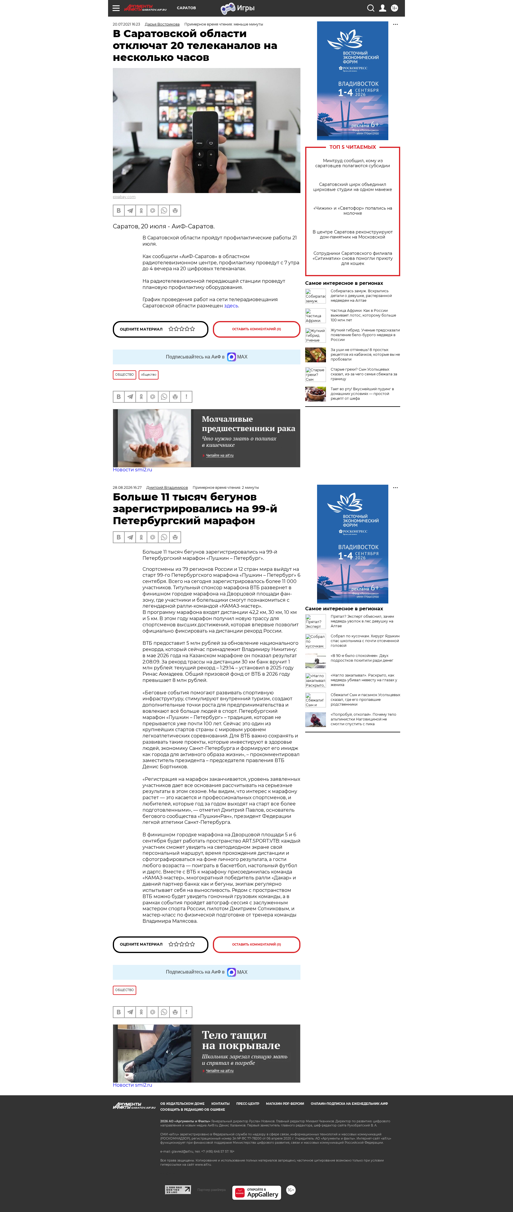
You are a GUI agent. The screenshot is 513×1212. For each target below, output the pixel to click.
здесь (231, 306)
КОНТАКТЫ (220, 1104)
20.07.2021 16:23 (126, 24)
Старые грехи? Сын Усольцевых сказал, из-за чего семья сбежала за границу (364, 374)
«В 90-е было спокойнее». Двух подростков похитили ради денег (362, 658)
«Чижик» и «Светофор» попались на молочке (353, 211)
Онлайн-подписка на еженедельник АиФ (349, 1104)
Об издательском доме (182, 1104)
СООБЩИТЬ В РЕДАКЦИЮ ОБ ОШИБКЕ (192, 1110)
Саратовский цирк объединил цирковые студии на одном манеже (352, 187)
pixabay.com (124, 197)
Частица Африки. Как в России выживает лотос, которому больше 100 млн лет (363, 315)
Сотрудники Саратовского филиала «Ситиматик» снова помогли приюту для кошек (353, 258)
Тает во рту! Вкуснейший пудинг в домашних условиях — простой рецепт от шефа (362, 394)
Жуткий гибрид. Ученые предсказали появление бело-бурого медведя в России (365, 335)
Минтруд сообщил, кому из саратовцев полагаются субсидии (352, 163)
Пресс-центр (247, 1104)
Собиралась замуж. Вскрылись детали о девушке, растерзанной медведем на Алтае (361, 296)
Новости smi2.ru (132, 470)
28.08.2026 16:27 (127, 487)
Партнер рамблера (211, 1190)
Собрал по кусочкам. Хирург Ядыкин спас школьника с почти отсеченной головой (365, 641)
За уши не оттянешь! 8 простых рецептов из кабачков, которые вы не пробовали (365, 354)
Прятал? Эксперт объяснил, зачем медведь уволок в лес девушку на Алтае (362, 621)
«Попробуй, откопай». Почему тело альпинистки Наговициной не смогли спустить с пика (363, 719)
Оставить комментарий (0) (256, 329)
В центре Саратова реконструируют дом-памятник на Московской (353, 235)
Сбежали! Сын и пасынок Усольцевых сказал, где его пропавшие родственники (365, 700)
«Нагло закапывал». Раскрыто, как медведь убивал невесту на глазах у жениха (364, 680)
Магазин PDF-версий (285, 1104)
